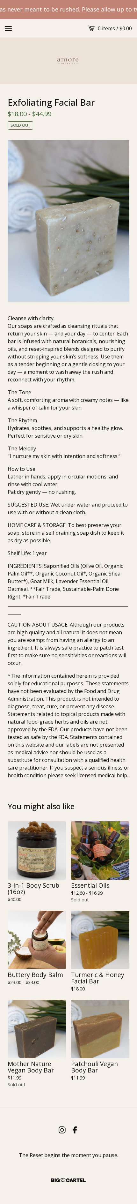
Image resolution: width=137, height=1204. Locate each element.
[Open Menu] (8, 28)
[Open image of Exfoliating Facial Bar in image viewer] (68, 221)
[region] (68, 9)
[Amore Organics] (68, 61)
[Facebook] (75, 1130)
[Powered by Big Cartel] (68, 1180)
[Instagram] (62, 1130)
